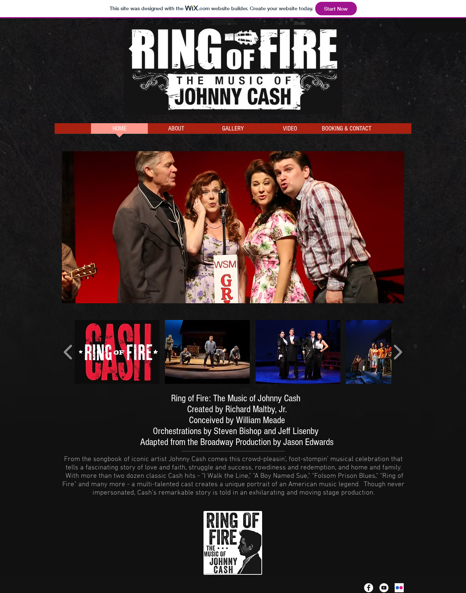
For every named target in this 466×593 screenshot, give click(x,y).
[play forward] (398, 352)
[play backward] (68, 352)
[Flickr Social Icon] (399, 587)
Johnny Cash (279, 398)
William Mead (258, 420)
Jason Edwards (308, 442)
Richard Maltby (250, 409)
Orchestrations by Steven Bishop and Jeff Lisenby (236, 431)
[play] (386, 297)
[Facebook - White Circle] (368, 587)
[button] (233, 227)
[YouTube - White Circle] (383, 587)
